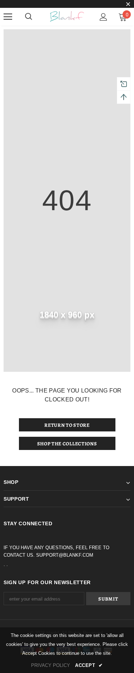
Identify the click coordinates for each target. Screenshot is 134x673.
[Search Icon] (28, 16)
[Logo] (67, 16)
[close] (127, 4)
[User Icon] (103, 17)
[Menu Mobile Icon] (8, 16)
